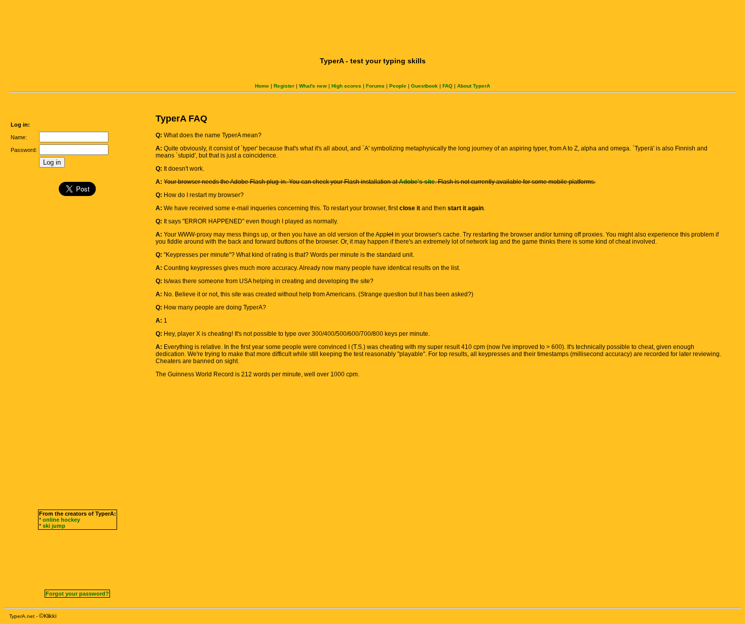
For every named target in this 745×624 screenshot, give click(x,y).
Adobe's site (417, 181)
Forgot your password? (77, 594)
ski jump (54, 526)
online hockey (61, 520)
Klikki (50, 616)
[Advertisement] (372, 27)
